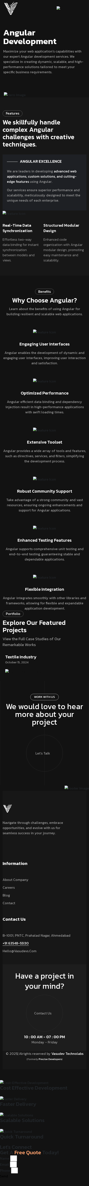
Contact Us (42, 1013)
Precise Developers (50, 1059)
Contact (9, 903)
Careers (9, 887)
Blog (6, 895)
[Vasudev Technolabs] (10, 8)
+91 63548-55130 (16, 943)
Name (4, 1158)
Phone (5, 1170)
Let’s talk (42, 753)
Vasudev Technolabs (67, 1053)
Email (4, 1164)
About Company (16, 879)
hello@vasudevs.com (20, 951)
